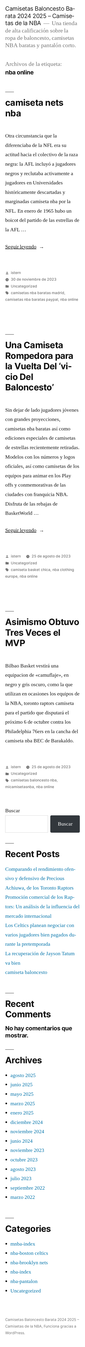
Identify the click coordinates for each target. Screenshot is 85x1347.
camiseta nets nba (34, 108)
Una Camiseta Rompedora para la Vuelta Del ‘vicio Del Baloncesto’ (39, 366)
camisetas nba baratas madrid (37, 293)
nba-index (20, 1272)
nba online (69, 299)
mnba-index (22, 1244)
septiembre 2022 (27, 1188)
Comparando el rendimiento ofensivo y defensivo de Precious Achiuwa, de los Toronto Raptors (40, 878)
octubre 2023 (24, 1159)
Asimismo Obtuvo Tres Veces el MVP (42, 632)
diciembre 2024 (26, 1122)
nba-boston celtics (29, 1253)
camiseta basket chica (30, 569)
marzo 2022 (22, 1197)
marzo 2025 (22, 1103)
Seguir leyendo (24, 246)
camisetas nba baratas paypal (31, 299)
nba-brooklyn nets (29, 1262)
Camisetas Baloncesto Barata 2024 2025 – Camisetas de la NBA (40, 16)
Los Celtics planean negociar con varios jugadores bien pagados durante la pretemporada (40, 934)
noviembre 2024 (27, 1131)
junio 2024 (21, 1141)
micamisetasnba (19, 787)
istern (16, 272)
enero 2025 (22, 1113)
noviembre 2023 (27, 1150)
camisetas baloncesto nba (34, 780)
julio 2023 (20, 1178)
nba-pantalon (24, 1281)
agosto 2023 (23, 1169)
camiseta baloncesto (26, 972)
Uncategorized (24, 286)
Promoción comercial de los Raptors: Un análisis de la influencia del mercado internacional (42, 906)
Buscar (12, 810)
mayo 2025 (22, 1094)
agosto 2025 (23, 1075)
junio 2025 (21, 1084)
